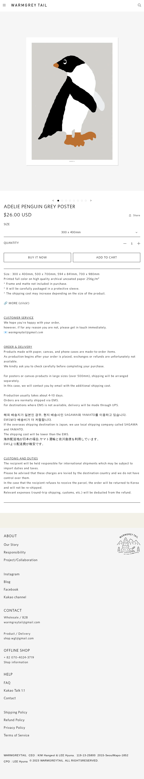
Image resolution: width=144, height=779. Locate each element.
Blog (7, 582)
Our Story (11, 545)
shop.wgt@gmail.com (19, 638)
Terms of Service (16, 735)
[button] (53, 200)
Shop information (16, 662)
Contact (10, 698)
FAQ (7, 683)
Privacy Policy (14, 728)
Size (7, 224)
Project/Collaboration (21, 560)
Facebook (11, 589)
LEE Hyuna (20, 761)
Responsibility (15, 552)
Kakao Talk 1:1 (14, 690)
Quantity (11, 243)
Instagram (12, 574)
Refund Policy (14, 720)
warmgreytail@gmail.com (22, 622)
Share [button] (136, 215)
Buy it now (37, 257)
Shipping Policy (15, 712)
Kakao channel (15, 597)
